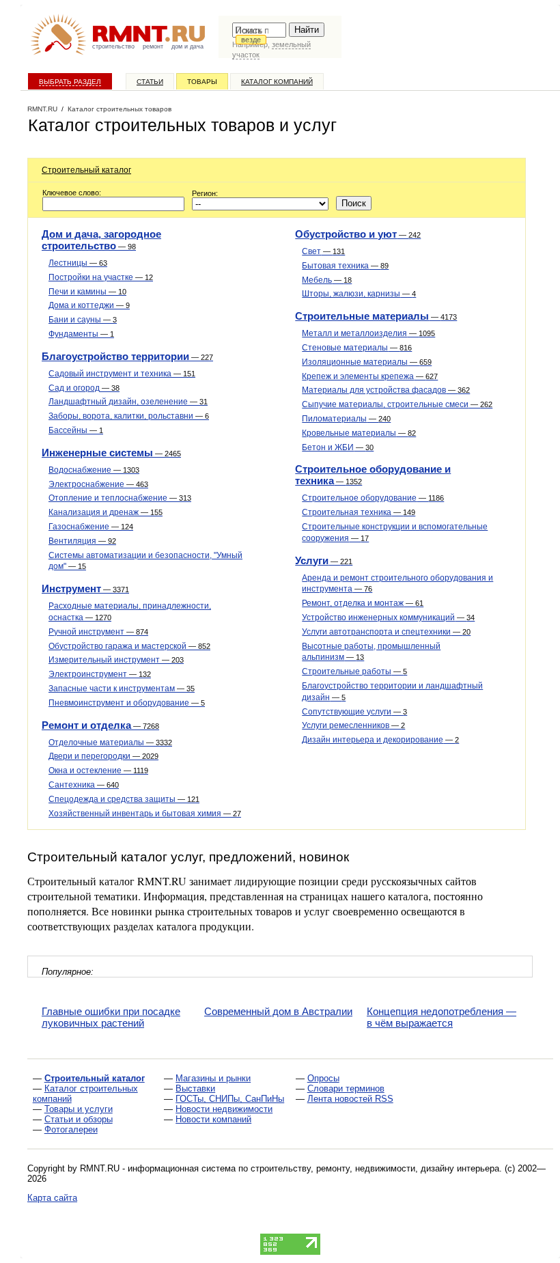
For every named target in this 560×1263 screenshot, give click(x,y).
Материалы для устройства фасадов (386, 390)
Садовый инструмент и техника (121, 373)
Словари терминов (345, 1088)
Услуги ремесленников (353, 725)
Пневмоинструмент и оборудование (126, 703)
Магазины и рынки (213, 1078)
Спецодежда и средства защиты (123, 799)
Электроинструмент (99, 674)
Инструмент (85, 588)
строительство (113, 46)
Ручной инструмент (98, 632)
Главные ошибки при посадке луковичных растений (111, 1017)
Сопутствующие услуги (354, 712)
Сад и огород (84, 388)
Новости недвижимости (224, 1109)
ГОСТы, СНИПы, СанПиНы (230, 1099)
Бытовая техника (345, 265)
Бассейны (75, 430)
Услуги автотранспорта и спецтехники (386, 632)
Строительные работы (354, 671)
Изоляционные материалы (367, 362)
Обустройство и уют (358, 234)
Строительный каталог (86, 170)
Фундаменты (81, 334)
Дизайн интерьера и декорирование (380, 740)
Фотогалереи (71, 1129)
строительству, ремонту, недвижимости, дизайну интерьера (375, 1168)
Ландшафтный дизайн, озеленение (128, 401)
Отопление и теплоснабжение (119, 498)
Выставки (195, 1088)
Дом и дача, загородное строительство (101, 239)
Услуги (323, 560)
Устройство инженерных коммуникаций (388, 617)
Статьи (150, 81)
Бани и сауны (82, 319)
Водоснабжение (93, 470)
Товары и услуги (78, 1109)
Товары (202, 81)
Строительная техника (358, 512)
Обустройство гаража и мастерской (129, 646)
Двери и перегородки (103, 756)
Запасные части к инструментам (121, 688)
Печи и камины (87, 291)
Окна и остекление (98, 770)
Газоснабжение (90, 526)
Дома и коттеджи (89, 305)
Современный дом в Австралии (278, 1011)
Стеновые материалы (357, 347)
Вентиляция (82, 541)
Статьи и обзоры (78, 1119)
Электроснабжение (98, 484)
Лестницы (77, 263)
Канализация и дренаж (105, 512)
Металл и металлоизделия (368, 333)
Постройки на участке (100, 277)
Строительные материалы (376, 316)
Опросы (323, 1078)
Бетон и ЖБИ (338, 447)
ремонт (153, 46)
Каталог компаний (277, 81)
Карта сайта (52, 1198)
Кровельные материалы (359, 433)
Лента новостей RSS (350, 1099)
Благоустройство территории (127, 356)
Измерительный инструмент (116, 660)
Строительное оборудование (373, 498)
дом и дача (187, 46)
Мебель (327, 280)
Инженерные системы (111, 452)
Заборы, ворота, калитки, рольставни (128, 416)
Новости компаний (213, 1119)
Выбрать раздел (70, 81)
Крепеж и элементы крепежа (370, 376)
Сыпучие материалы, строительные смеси (397, 404)
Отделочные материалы (110, 742)
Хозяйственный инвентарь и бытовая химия (144, 813)
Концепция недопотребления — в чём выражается (441, 1017)
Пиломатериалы (346, 419)
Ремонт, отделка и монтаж (362, 603)
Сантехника (83, 785)
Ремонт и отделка (100, 725)
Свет (323, 251)
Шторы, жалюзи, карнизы (359, 294)
